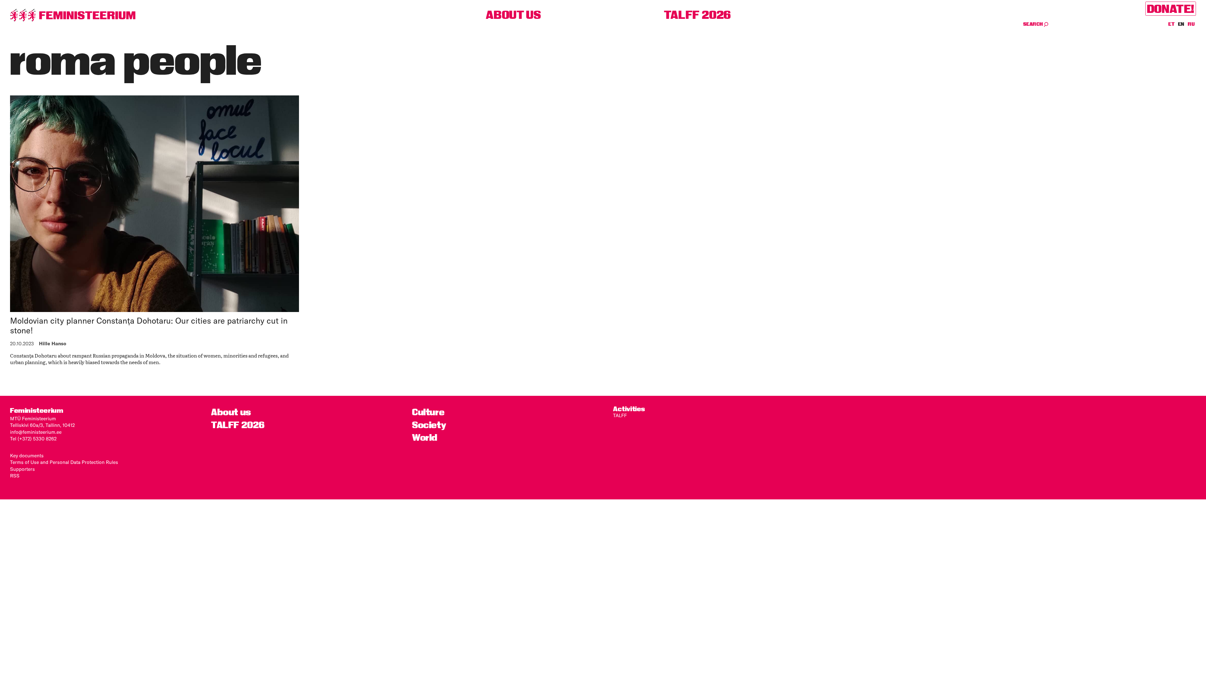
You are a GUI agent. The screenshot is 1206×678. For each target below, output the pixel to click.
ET (1171, 24)
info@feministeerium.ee (36, 432)
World (424, 437)
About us (513, 14)
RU (1191, 24)
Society (429, 425)
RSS (14, 476)
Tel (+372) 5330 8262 (33, 439)
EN (1181, 24)
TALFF (620, 415)
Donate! (1170, 8)
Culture (428, 412)
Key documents (27, 456)
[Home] (73, 15)
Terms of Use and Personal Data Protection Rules (64, 462)
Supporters (22, 469)
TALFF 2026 (697, 14)
